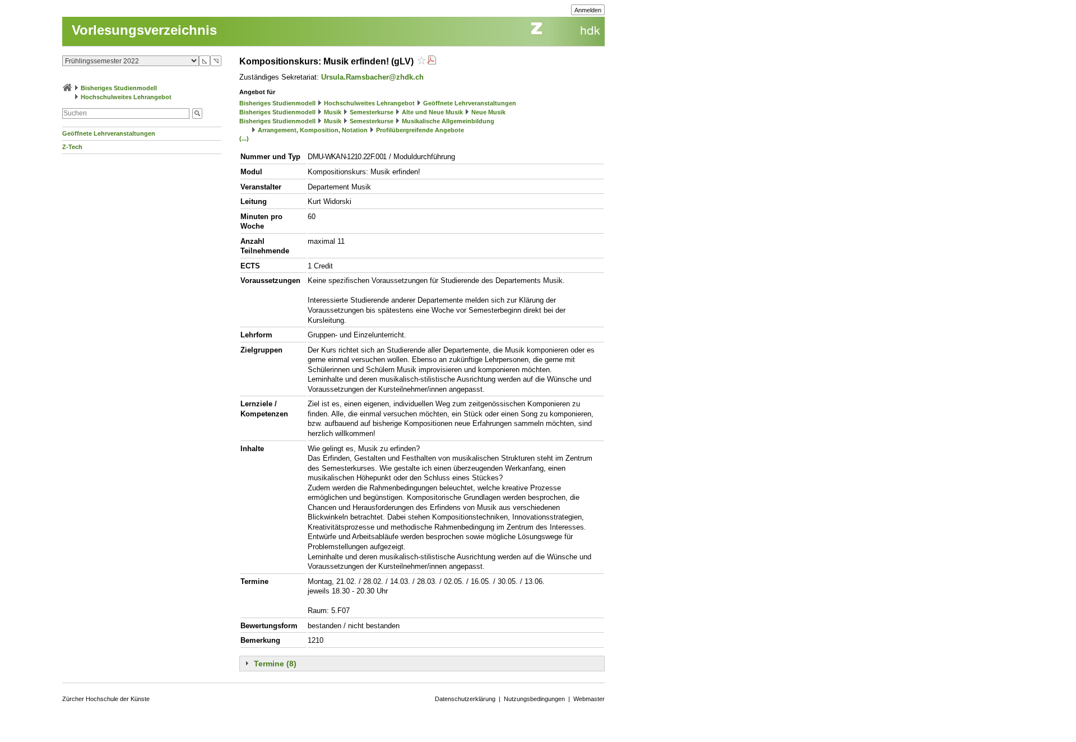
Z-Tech (72, 146)
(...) (244, 138)
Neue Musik (488, 112)
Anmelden (587, 10)
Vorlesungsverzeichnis (144, 30)
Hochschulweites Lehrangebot (126, 97)
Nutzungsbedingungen (534, 698)
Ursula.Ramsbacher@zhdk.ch (372, 77)
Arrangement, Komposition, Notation (313, 130)
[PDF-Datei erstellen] (431, 61)
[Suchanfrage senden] (197, 113)
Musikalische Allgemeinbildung (448, 121)
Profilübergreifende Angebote (420, 130)
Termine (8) (275, 663)
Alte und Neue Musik (432, 112)
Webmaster (589, 698)
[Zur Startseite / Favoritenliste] (67, 88)
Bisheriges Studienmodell (119, 88)
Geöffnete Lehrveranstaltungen (108, 133)
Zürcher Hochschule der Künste (106, 698)
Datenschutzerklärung (465, 698)
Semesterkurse (371, 112)
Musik (332, 112)
